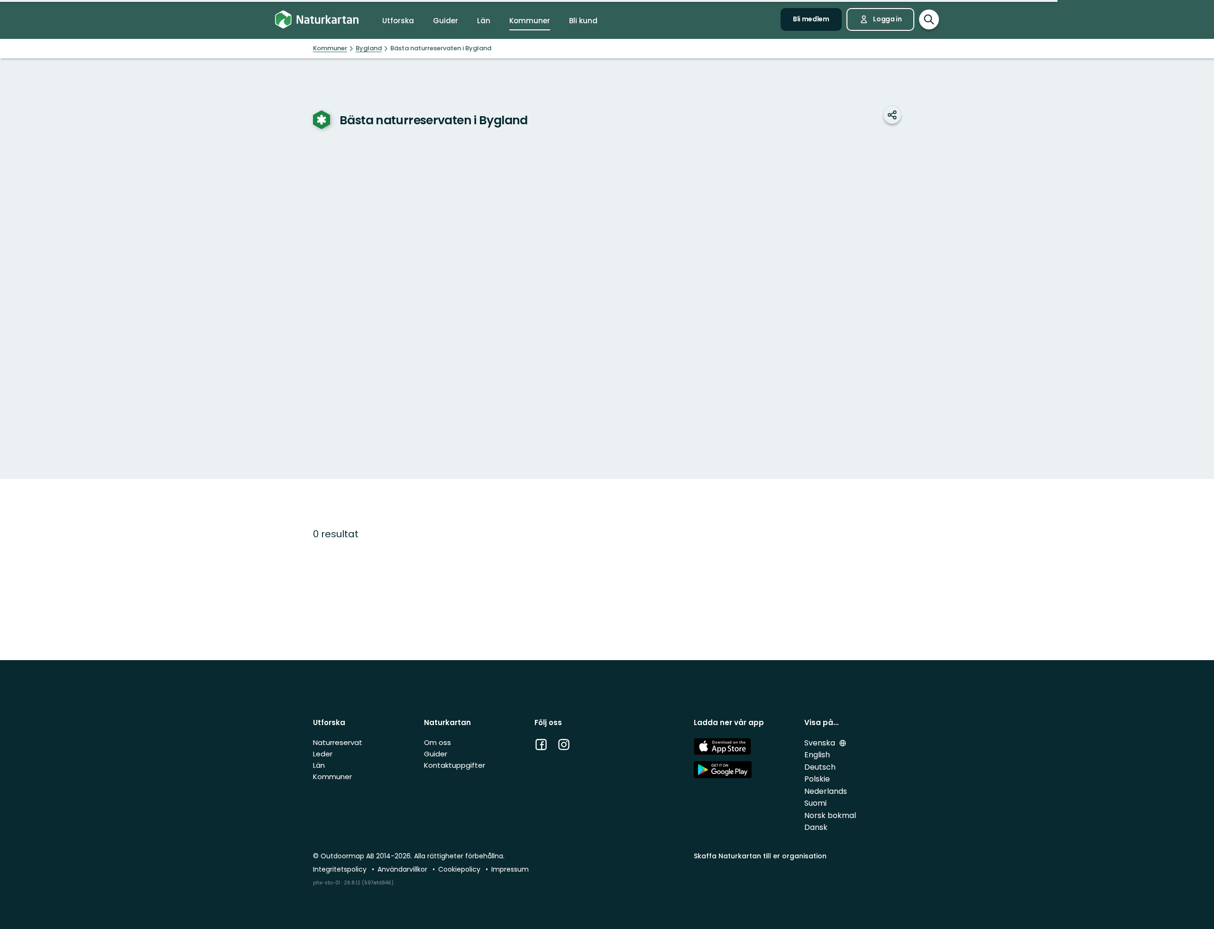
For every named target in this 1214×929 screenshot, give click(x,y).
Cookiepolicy (460, 869)
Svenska (820, 742)
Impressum (510, 869)
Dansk (816, 827)
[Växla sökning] (929, 19)
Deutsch (820, 767)
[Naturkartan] (317, 19)
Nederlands (825, 791)
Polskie (817, 778)
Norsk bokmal (830, 815)
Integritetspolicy (340, 869)
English (817, 754)
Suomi (815, 803)
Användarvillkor (403, 869)
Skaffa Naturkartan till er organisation (760, 856)
